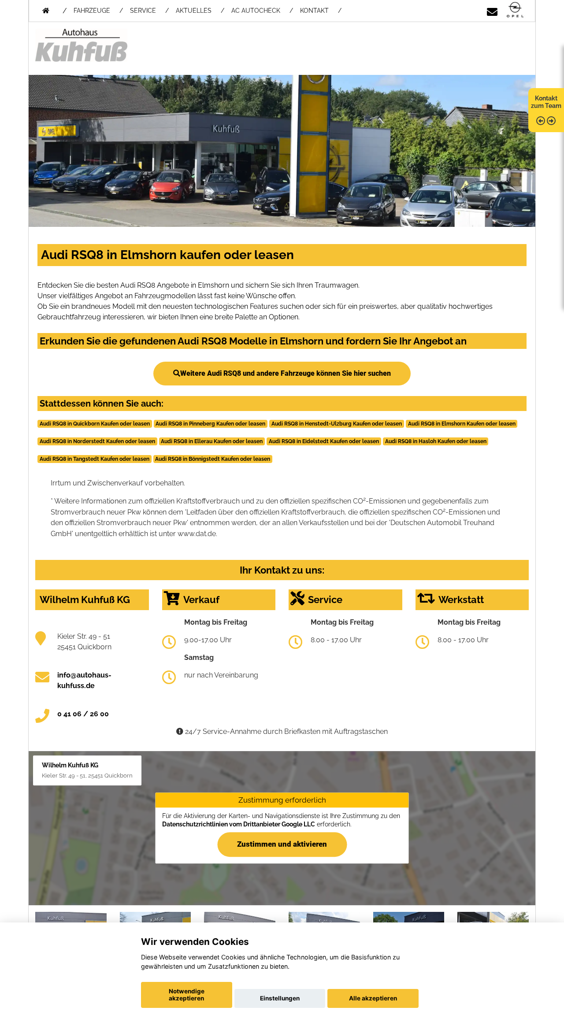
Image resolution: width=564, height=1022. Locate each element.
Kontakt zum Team (546, 102)
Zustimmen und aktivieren (282, 844)
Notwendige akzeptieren (186, 995)
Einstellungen (280, 998)
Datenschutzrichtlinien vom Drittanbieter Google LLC (238, 824)
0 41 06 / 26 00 (83, 714)
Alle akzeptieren (373, 998)
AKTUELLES (194, 10)
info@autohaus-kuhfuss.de (84, 680)
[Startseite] (515, 10)
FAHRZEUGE (92, 10)
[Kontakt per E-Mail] (492, 10)
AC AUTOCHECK (255, 10)
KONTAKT (314, 10)
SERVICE (143, 10)
